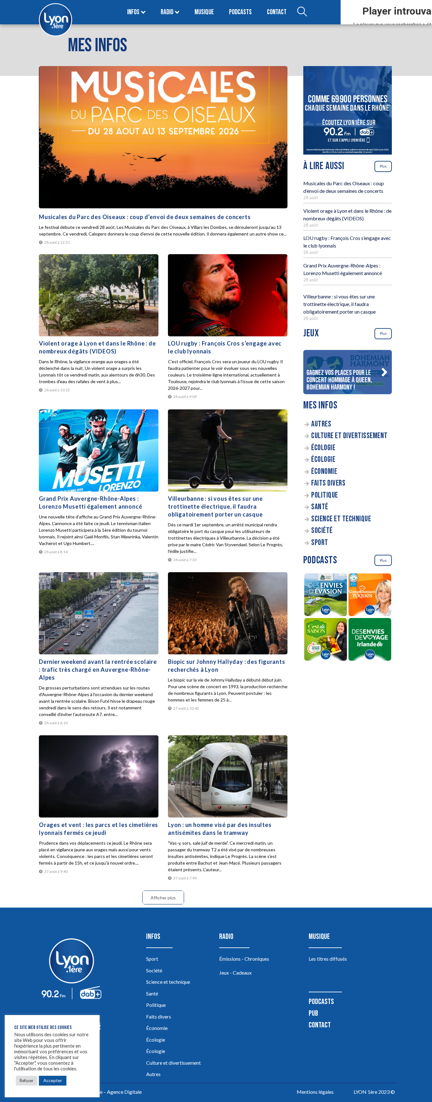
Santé (319, 507)
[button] (384, 372)
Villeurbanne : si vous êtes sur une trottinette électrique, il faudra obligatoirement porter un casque (215, 506)
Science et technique (341, 519)
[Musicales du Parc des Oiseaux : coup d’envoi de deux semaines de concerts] (163, 137)
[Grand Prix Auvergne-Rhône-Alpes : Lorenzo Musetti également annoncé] (98, 450)
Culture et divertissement (349, 436)
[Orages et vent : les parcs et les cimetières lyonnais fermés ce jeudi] (98, 776)
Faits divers (328, 483)
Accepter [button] (52, 1080)
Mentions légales (315, 1092)
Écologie (323, 448)
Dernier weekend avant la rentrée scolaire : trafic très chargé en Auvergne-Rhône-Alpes (98, 669)
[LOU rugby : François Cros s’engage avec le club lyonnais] (227, 295)
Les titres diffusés (328, 959)
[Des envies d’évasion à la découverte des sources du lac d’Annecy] (325, 595)
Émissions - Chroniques (244, 959)
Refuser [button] (27, 1080)
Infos (133, 12)
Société (322, 531)
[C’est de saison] (325, 640)
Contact (277, 12)
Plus (383, 166)
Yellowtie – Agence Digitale (112, 1092)
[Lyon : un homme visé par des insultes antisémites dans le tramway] (227, 776)
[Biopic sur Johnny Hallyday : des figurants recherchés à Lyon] (227, 613)
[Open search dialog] (302, 12)
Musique (204, 12)
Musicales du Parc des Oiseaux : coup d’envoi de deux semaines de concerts (144, 216)
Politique (324, 495)
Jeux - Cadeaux (235, 973)
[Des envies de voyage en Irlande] (370, 640)
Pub (313, 1013)
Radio (167, 12)
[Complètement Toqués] (370, 595)
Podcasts (240, 12)
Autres (321, 424)
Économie (324, 471)
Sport (319, 543)
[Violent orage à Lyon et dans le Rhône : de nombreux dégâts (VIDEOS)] (98, 295)
